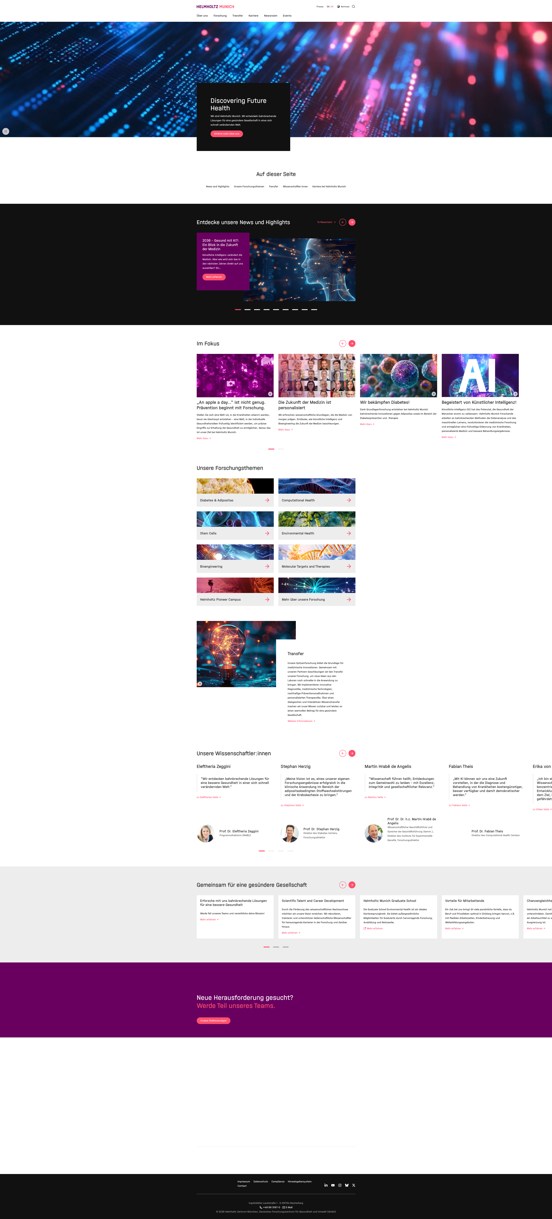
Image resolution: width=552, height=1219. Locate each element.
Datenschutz (261, 1181)
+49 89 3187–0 (271, 1207)
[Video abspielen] (5, 131)
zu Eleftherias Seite (207, 797)
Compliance (277, 1181)
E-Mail (289, 1207)
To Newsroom (325, 222)
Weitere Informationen (300, 721)
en (328, 6)
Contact (242, 1185)
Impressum (244, 1181)
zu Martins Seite (374, 797)
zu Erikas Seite (541, 809)
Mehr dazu (202, 438)
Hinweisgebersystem (300, 1181)
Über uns (202, 15)
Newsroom (270, 15)
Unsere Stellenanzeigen (213, 1020)
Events (287, 15)
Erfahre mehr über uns (226, 133)
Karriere (253, 15)
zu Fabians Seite (458, 805)
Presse (320, 6)
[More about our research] (316, 585)
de (332, 6)
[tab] (238, 309)
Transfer (237, 15)
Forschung (220, 15)
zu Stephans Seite (291, 805)
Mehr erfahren (214, 276)
